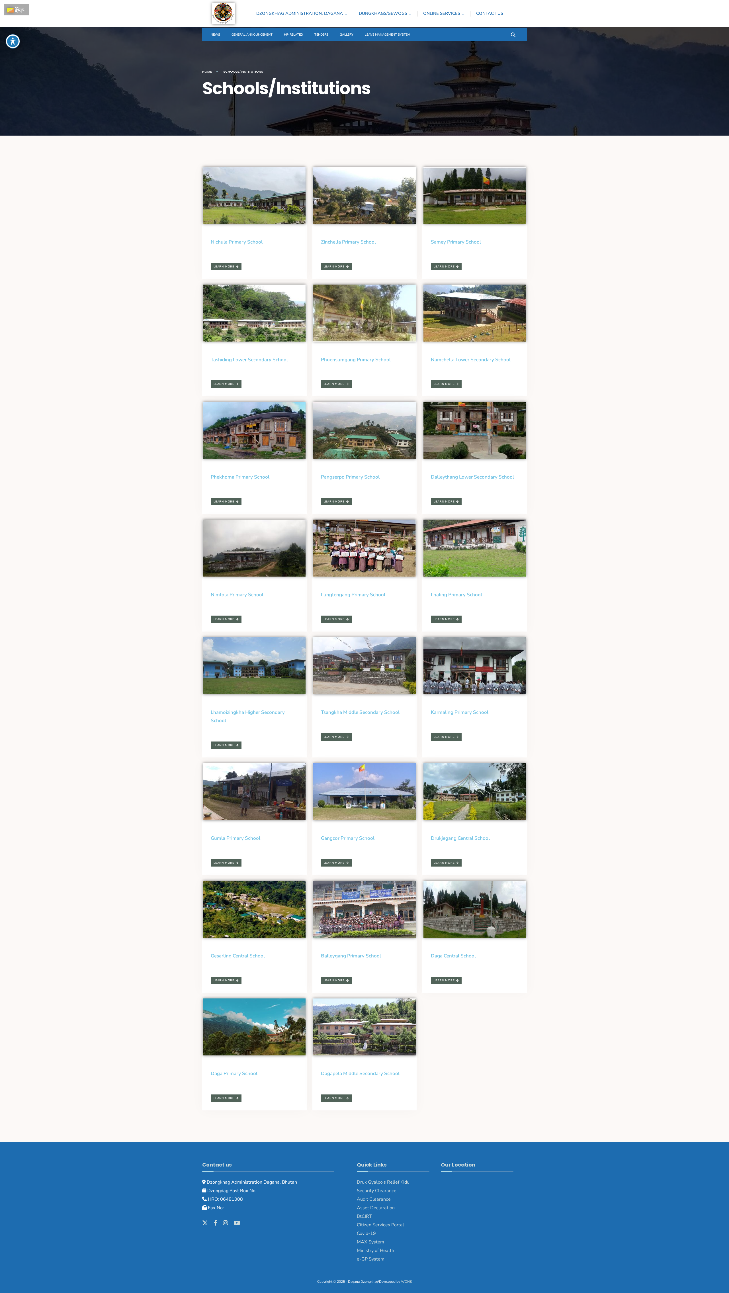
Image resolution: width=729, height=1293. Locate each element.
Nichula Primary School (237, 242)
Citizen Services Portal (380, 1225)
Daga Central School (453, 956)
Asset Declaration (376, 1208)
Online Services (441, 13)
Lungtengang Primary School (353, 594)
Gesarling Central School (238, 956)
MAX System (370, 1242)
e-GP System (370, 1259)
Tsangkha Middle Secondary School (360, 712)
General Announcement (252, 34)
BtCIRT (364, 1216)
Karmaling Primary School (459, 712)
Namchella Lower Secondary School (471, 359)
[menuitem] (304, 12)
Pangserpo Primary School (350, 477)
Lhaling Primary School (456, 594)
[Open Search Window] (513, 34)
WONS (406, 1281)
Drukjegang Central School (460, 838)
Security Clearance (376, 1191)
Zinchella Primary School (348, 242)
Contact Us (489, 13)
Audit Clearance (374, 1199)
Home (207, 71)
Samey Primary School (456, 242)
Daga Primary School (234, 1073)
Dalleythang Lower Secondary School (472, 477)
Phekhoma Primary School (240, 477)
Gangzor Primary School (347, 838)
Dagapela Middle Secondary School (360, 1073)
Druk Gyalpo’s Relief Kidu (383, 1182)
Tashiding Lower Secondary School (249, 359)
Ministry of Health (375, 1250)
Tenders (321, 34)
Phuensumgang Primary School (356, 359)
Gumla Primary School (235, 838)
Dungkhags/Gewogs (383, 13)
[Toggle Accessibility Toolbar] (13, 41)
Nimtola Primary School (237, 594)
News (215, 34)
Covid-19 (366, 1233)
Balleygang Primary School (351, 956)
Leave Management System (387, 34)
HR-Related (293, 34)
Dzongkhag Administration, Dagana (299, 13)
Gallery (346, 34)
